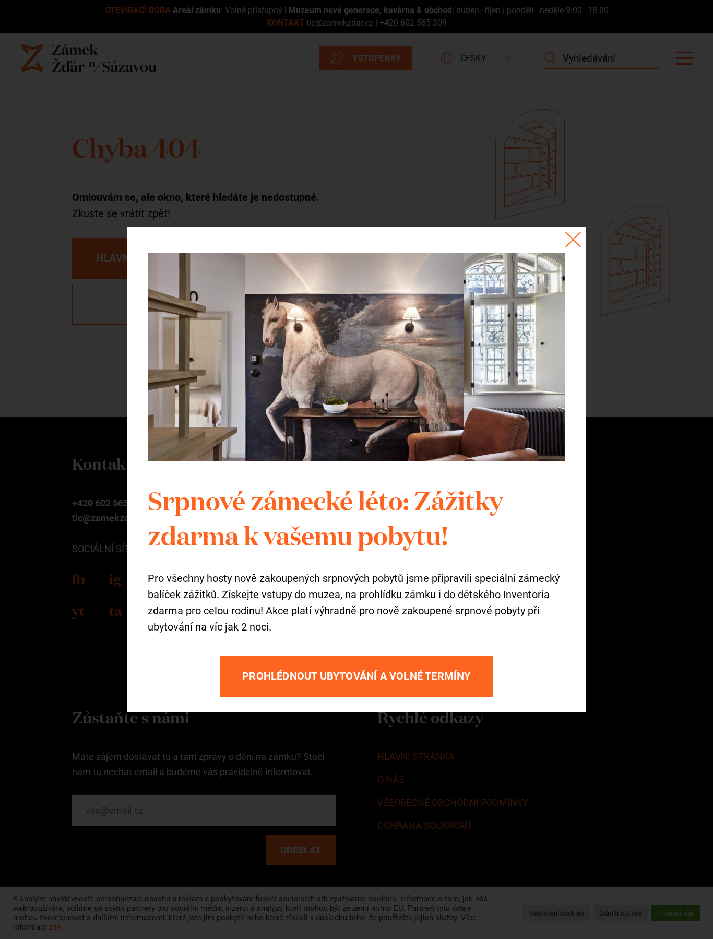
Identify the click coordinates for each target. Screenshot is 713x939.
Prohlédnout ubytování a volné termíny (356, 676)
